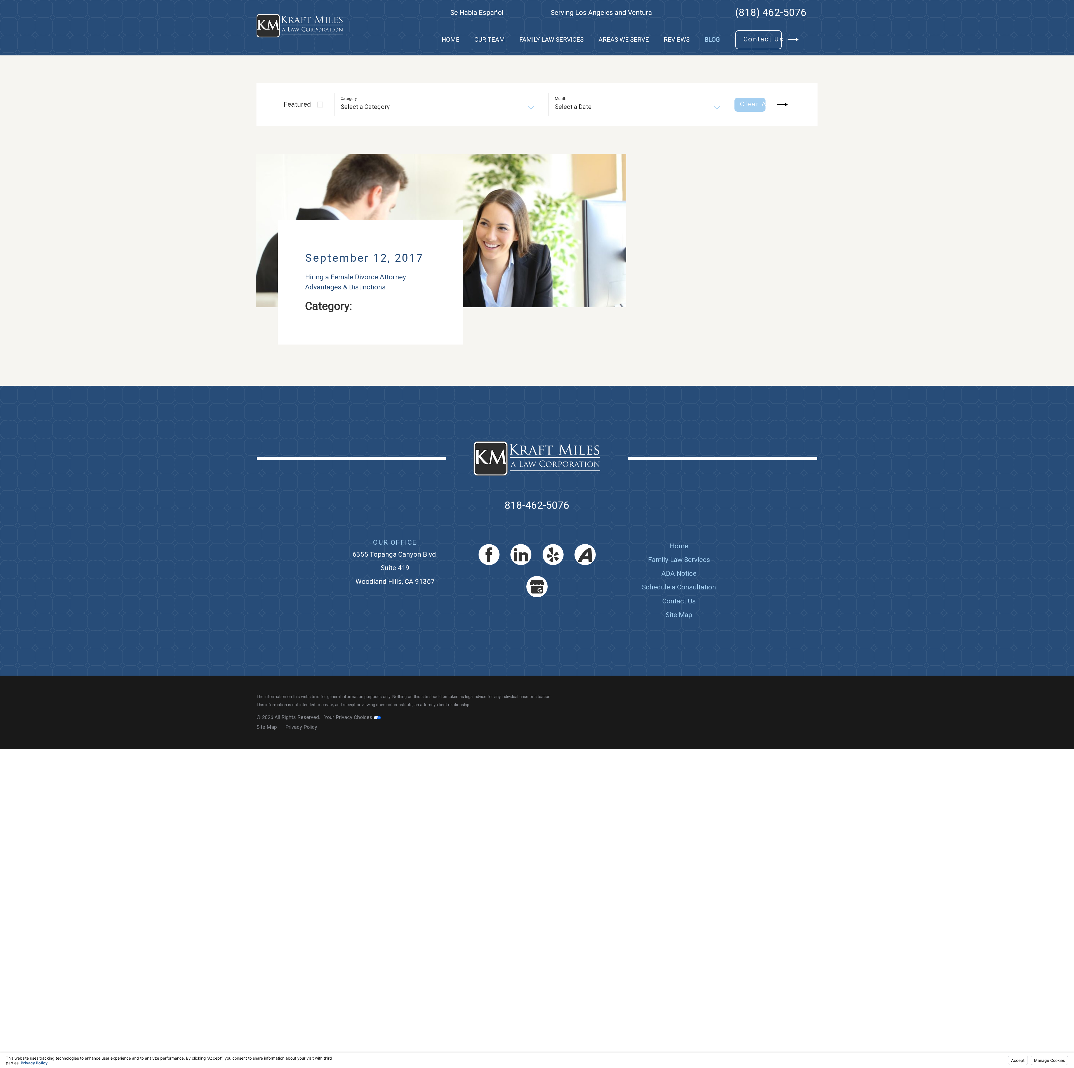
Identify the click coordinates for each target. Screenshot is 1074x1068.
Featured (297, 104)
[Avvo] (584, 574)
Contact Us (679, 621)
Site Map (679, 635)
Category (349, 98)
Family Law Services (679, 579)
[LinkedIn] (520, 574)
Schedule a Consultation (679, 607)
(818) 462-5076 (771, 13)
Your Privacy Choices (349, 737)
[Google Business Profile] (536, 606)
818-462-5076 (537, 525)
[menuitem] (451, 39)
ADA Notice (678, 593)
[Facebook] (489, 574)
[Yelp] (553, 574)
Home (679, 566)
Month (560, 98)
